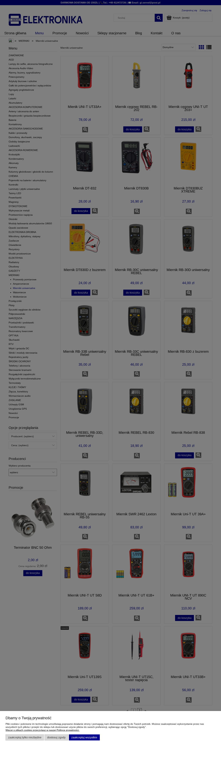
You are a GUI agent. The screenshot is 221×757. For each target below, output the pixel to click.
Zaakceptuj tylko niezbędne (24, 737)
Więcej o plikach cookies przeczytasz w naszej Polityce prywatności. (42, 730)
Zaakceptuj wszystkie (84, 737)
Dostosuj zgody (56, 737)
